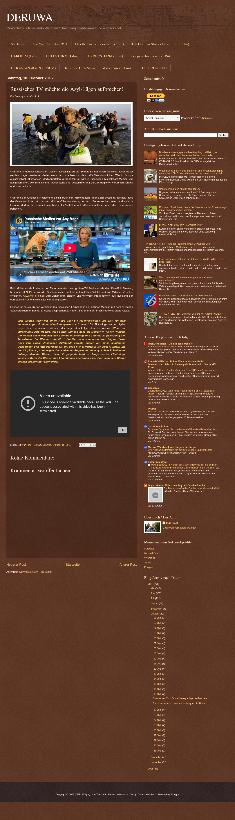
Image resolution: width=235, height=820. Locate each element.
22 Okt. (158, 720)
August (155, 603)
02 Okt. (158, 623)
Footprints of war (157, 462)
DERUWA (29, 17)
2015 (151, 584)
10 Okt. (158, 658)
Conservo (153, 388)
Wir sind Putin (151, 553)
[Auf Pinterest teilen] (94, 445)
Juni (153, 593)
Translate (207, 118)
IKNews (152, 408)
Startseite (18, 44)
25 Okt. (158, 725)
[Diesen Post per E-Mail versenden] (80, 445)
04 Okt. (158, 628)
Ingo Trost (172, 523)
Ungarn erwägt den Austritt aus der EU (179, 189)
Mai (153, 588)
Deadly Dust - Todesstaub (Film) (99, 44)
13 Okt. (158, 674)
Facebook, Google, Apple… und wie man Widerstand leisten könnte (182, 429)
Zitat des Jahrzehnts (158, 411)
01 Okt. (158, 618)
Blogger (175, 794)
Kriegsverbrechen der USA (150, 55)
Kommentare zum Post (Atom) (35, 571)
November (156, 757)
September (157, 608)
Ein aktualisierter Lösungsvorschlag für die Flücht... (180, 703)
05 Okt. (158, 633)
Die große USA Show (79, 67)
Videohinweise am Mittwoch (162, 346)
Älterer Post (128, 564)
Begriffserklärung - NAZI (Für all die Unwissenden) (185, 295)
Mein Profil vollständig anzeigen (179, 527)
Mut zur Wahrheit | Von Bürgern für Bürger (172, 447)
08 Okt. (158, 648)
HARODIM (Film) (25, 55)
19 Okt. (158, 710)
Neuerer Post (16, 564)
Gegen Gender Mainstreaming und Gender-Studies (176, 485)
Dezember (156, 762)
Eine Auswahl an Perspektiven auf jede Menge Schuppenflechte (180, 450)
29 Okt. (158, 740)
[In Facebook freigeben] (91, 445)
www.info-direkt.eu (34, 295)
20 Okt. (158, 715)
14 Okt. (158, 678)
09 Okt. (158, 653)
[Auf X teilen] (87, 445)
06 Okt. (158, 638)
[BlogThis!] (84, 445)
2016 (151, 768)
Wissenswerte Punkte (118, 67)
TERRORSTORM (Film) (104, 55)
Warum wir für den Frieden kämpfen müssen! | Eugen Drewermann (181, 370)
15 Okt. (158, 684)
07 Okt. (158, 643)
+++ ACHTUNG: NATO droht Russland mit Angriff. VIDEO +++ (192, 313)
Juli (153, 598)
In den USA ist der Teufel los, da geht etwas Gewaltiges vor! (178, 243)
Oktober (155, 613)
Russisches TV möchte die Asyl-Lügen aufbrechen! (180, 698)
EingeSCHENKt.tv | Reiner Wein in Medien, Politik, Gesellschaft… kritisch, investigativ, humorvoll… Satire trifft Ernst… (182, 364)
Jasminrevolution (158, 426)
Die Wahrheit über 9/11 (50, 44)
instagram (149, 548)
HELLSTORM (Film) (62, 55)
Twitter (147, 562)
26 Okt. (158, 730)
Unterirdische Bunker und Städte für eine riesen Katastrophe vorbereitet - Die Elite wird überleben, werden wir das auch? (191, 172)
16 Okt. (158, 689)
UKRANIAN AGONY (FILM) (33, 67)
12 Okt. (158, 668)
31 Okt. (158, 750)
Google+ (148, 567)
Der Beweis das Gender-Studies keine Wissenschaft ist (191, 488)
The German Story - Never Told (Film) (160, 44)
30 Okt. (158, 745)
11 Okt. (158, 663)
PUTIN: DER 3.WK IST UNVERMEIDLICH (181, 225)
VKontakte (149, 557)
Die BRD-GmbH (154, 67)
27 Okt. (158, 735)
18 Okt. (158, 694)
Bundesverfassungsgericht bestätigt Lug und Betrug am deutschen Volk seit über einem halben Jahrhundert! (188, 153)
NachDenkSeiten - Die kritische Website (170, 343)
